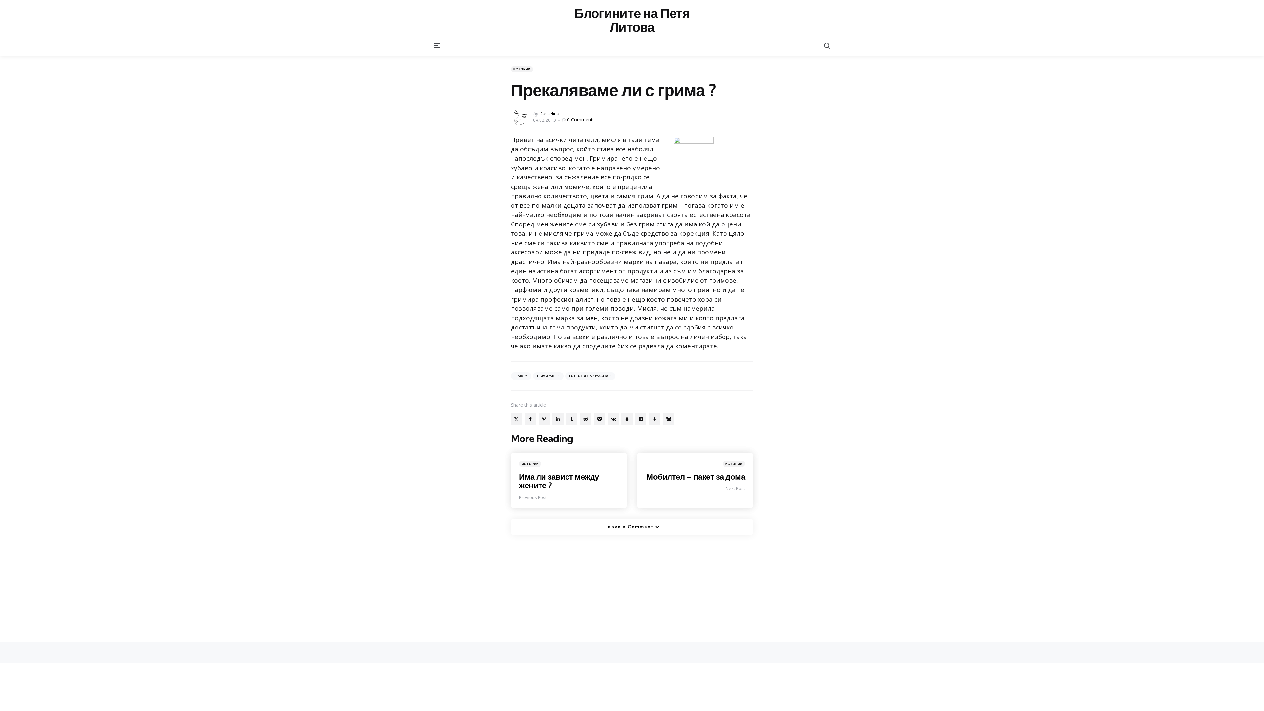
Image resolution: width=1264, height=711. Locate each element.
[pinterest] (544, 419)
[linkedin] (558, 419)
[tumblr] (571, 419)
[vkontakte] (613, 419)
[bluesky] (668, 419)
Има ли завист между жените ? (559, 481)
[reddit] (585, 419)
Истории (522, 69)
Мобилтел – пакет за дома (695, 477)
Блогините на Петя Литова (632, 20)
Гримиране (548, 376)
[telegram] (640, 419)
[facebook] (530, 419)
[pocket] (599, 419)
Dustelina (549, 113)
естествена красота (590, 376)
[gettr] (654, 419)
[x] (516, 419)
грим (521, 376)
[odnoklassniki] (627, 419)
